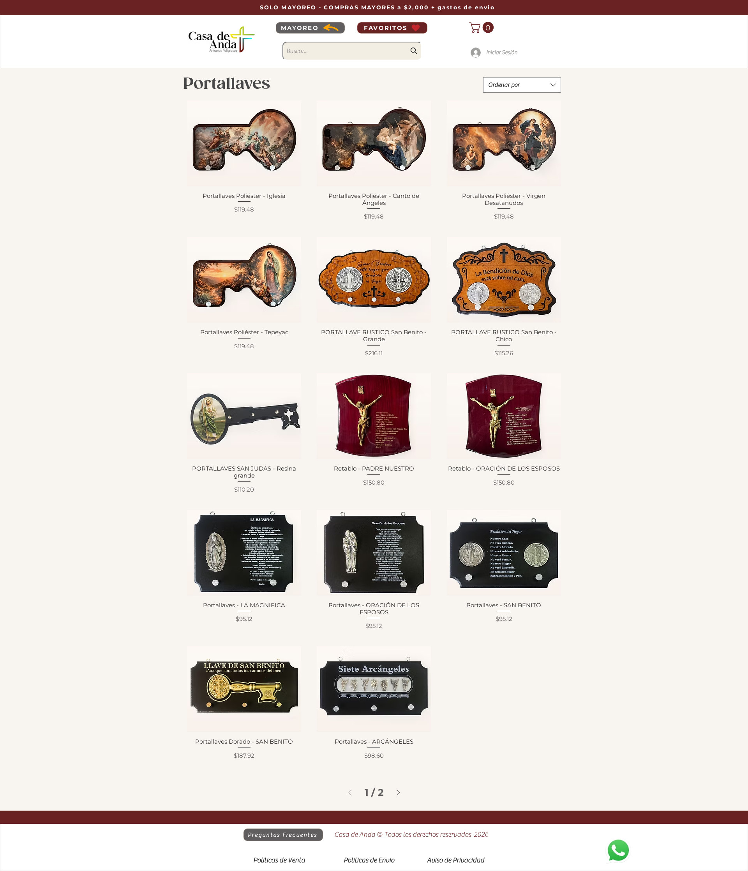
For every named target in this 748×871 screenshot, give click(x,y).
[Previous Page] (350, 792)
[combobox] (352, 51)
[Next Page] (398, 792)
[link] (482, 27)
